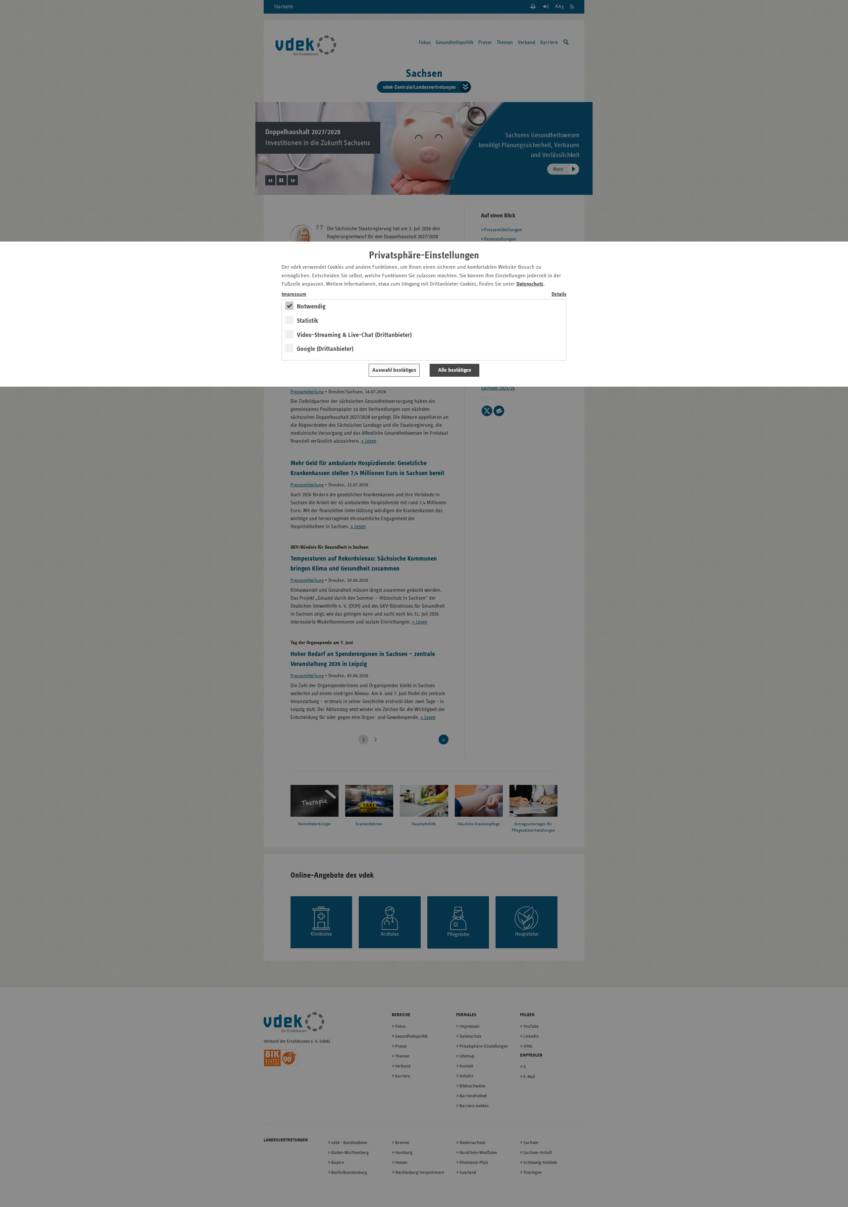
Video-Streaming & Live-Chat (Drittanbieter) (354, 335)
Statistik (307, 320)
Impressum (294, 294)
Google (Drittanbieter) (325, 349)
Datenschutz (529, 284)
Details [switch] (559, 294)
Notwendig (311, 306)
